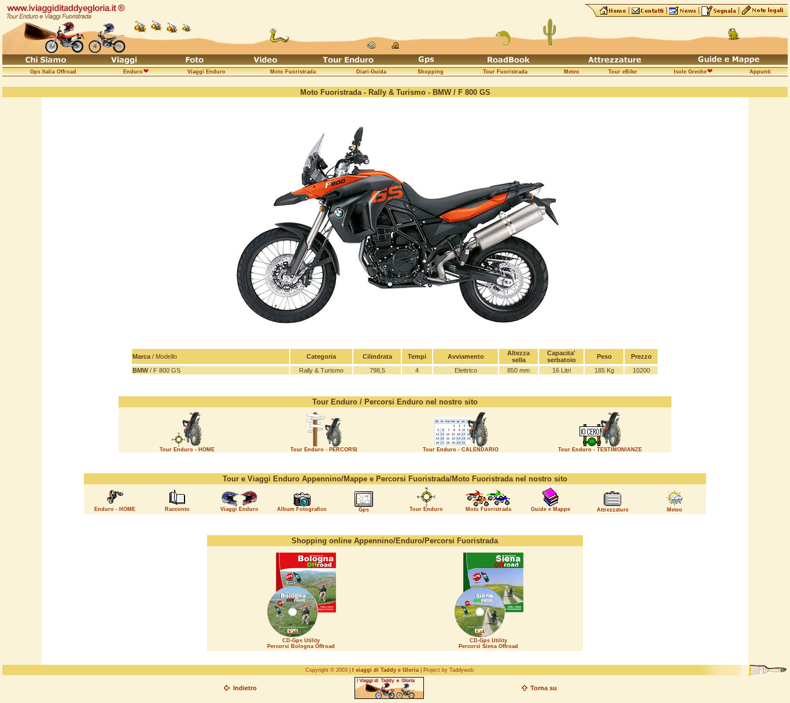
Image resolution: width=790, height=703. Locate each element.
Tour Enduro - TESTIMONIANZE (600, 449)
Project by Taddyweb (448, 670)
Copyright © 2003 (326, 670)
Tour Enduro (426, 509)
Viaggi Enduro (239, 509)
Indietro (245, 687)
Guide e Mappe (550, 509)
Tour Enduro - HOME (187, 449)
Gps (364, 510)
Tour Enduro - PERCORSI (323, 449)
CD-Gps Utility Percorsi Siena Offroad (488, 643)
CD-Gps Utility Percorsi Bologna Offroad (301, 643)
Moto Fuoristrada (488, 509)
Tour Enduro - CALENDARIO (461, 449)
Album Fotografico (302, 509)
